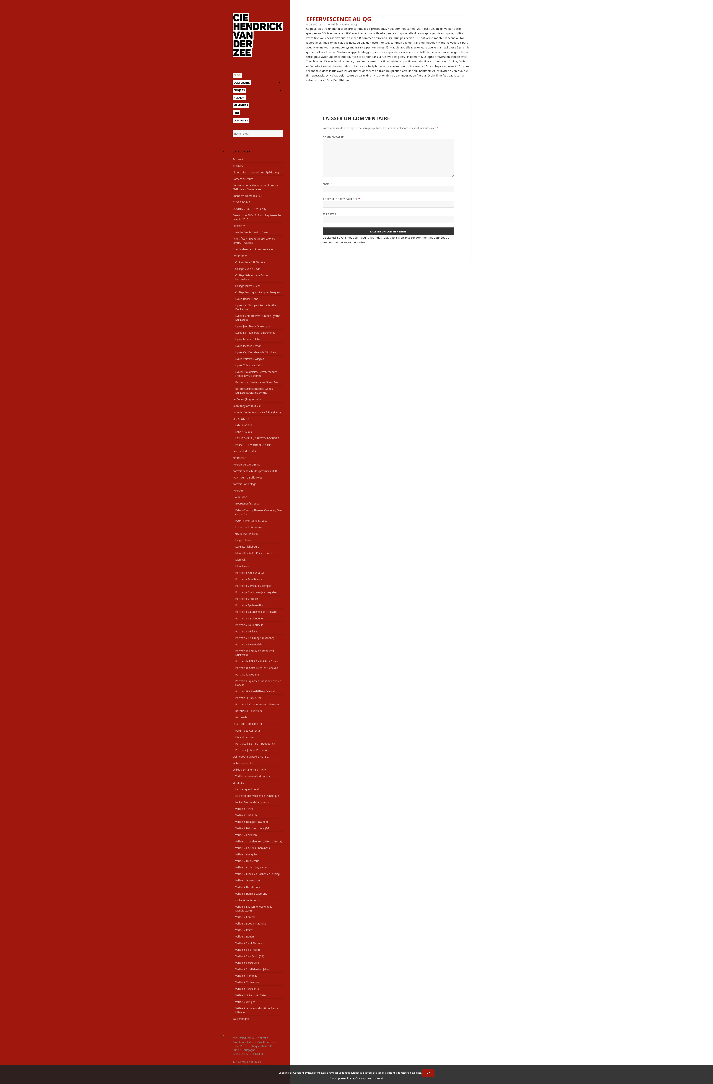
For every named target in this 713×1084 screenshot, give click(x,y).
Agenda (239, 98)
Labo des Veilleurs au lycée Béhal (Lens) (257, 412)
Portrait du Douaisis (247, 674)
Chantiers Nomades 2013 (248, 196)
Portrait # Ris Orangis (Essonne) (254, 638)
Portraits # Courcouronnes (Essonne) (257, 704)
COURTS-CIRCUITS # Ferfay (249, 209)
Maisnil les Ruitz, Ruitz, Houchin (254, 553)
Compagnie (242, 82)
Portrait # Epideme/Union (250, 605)
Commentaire (333, 137)
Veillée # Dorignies (246, 854)
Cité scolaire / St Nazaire (250, 262)
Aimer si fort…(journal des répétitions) (256, 172)
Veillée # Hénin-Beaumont (251, 893)
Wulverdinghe (241, 1018)
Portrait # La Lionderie (249, 618)
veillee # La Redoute (247, 900)
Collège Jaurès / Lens (248, 286)
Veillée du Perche (243, 763)
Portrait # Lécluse (246, 631)
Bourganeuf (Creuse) (247, 503)
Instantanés (240, 256)
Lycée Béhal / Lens (246, 299)
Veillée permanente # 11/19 (249, 769)
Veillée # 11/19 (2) (246, 815)
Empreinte (239, 226)
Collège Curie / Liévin (247, 269)
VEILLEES (238, 782)
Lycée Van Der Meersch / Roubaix (255, 352)
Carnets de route (243, 179)
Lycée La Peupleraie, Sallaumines (255, 332)
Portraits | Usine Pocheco (251, 750)
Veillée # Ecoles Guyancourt (252, 867)
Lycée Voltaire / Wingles (249, 359)
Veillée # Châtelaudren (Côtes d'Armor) (258, 841)
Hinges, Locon (244, 540)
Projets (239, 90)
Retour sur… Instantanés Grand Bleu (257, 382)
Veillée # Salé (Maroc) (248, 949)
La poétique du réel (247, 789)
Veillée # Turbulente (247, 988)
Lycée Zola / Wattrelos (249, 365)
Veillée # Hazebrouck (247, 887)
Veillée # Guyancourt (247, 880)
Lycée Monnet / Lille (247, 339)
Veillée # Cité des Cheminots (252, 848)
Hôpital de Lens (244, 737)
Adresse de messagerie (341, 199)
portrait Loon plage (244, 484)
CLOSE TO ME (241, 202)
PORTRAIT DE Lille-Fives (247, 477)
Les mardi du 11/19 (244, 451)
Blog (237, 75)
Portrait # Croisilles (246, 598)
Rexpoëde (241, 717)
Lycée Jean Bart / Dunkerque (252, 326)
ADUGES (238, 166)
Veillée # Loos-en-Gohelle (250, 923)
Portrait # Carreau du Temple (253, 585)
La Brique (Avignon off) (247, 399)
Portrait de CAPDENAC (247, 464)
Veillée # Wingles (245, 1002)
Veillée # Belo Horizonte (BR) (252, 828)
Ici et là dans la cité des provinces (253, 249)
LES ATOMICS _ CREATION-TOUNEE (257, 438)
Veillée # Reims (244, 930)
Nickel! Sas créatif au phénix (252, 802)
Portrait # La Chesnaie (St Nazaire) (256, 611)
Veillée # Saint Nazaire (248, 943)
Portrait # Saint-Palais (248, 644)
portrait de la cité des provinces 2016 (255, 471)
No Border (239, 458)
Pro (236, 113)
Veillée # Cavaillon (246, 835)
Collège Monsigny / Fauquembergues (257, 292)
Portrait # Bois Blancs (248, 579)
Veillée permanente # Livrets (252, 776)
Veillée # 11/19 (244, 808)
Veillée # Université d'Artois (251, 995)
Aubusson (241, 497)
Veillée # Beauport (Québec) (252, 821)
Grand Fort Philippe (246, 533)
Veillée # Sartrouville (247, 962)
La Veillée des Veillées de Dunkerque (257, 795)
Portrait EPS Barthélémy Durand (255, 691)
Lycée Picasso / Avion (248, 346)
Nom (327, 183)
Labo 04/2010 (243, 425)
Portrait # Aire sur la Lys (250, 572)
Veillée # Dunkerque (247, 861)
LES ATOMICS (241, 419)
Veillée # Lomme (245, 917)
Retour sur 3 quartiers (248, 711)
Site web (329, 214)
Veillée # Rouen (244, 936)
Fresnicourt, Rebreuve (248, 527)
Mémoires (241, 105)
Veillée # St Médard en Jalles (252, 969)
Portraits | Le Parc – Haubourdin (255, 743)
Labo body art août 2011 (248, 406)
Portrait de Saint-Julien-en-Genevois (257, 668)
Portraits (238, 490)
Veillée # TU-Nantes (247, 982)
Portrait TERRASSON (248, 698)
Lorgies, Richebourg (247, 546)
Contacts (241, 120)
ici (382, 1078)
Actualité (238, 159)
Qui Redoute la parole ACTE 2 (250, 756)
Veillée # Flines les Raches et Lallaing (257, 874)
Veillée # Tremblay (246, 975)
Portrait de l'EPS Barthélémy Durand (257, 661)
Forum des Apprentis (248, 730)
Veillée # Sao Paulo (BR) (249, 956)
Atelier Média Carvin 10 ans (251, 232)
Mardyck (240, 559)
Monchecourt (243, 566)
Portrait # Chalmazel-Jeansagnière (256, 592)
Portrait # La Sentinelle (249, 625)
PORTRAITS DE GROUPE (248, 724)
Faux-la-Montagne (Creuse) (251, 520)
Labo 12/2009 (243, 432)
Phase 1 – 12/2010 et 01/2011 (253, 445)
